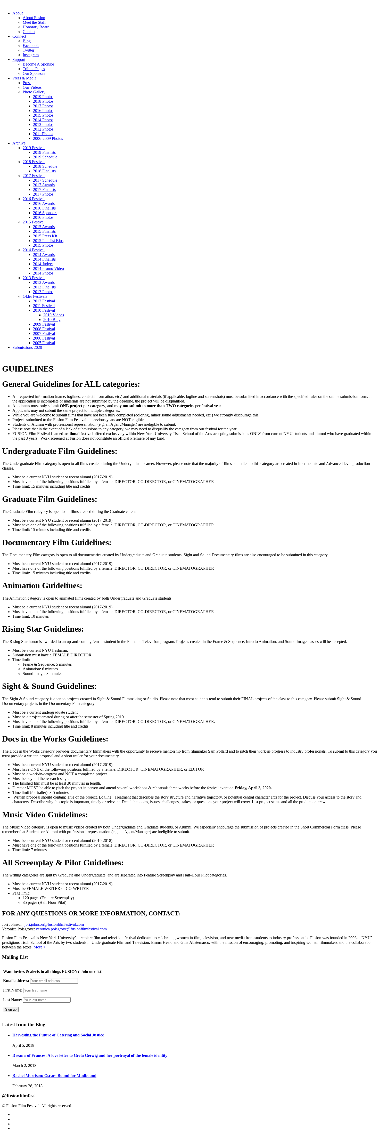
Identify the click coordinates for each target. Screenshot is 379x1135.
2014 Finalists (44, 259)
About (17, 13)
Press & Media (24, 78)
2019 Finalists (44, 152)
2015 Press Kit (45, 236)
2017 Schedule (45, 180)
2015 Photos (43, 115)
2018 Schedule (45, 166)
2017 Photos (43, 106)
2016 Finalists (44, 208)
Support (18, 59)
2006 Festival (44, 338)
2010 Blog (52, 319)
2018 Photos (43, 101)
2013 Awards (44, 282)
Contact (29, 31)
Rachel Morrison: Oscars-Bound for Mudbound (54, 1075)
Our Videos (32, 87)
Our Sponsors (34, 73)
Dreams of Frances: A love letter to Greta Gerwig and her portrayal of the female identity (89, 1055)
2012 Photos (43, 129)
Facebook (31, 45)
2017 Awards (44, 185)
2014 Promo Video (48, 268)
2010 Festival (44, 310)
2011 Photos (43, 134)
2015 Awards (44, 226)
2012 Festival (44, 301)
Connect (19, 36)
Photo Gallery (34, 92)
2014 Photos (43, 120)
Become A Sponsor (38, 64)
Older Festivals (35, 296)
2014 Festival (34, 250)
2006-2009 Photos (48, 138)
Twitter (28, 50)
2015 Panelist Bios (48, 240)
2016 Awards (44, 203)
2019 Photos (43, 96)
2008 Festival (44, 329)
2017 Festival (34, 175)
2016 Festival (34, 199)
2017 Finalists (44, 189)
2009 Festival (44, 324)
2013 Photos (43, 124)
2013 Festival (34, 278)
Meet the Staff (34, 22)
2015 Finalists (44, 231)
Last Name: (12, 999)
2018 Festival (34, 161)
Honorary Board (36, 27)
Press (27, 83)
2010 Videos (53, 315)
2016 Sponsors (45, 213)
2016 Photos (43, 110)
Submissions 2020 (27, 347)
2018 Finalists (44, 171)
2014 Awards (44, 254)
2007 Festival (44, 333)
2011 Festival (44, 305)
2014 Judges (43, 264)
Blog (27, 41)
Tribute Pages (34, 69)
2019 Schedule (45, 157)
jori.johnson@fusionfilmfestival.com (54, 924)
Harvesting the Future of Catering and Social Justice (58, 1035)
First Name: (12, 990)
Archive (19, 143)
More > (40, 947)
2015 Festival (34, 222)
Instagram (31, 55)
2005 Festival (44, 343)
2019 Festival (34, 148)
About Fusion (34, 17)
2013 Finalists (44, 287)
